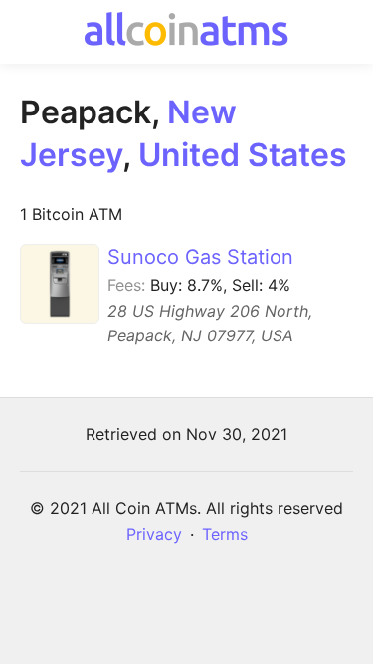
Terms (225, 534)
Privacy (154, 534)
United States (242, 154)
